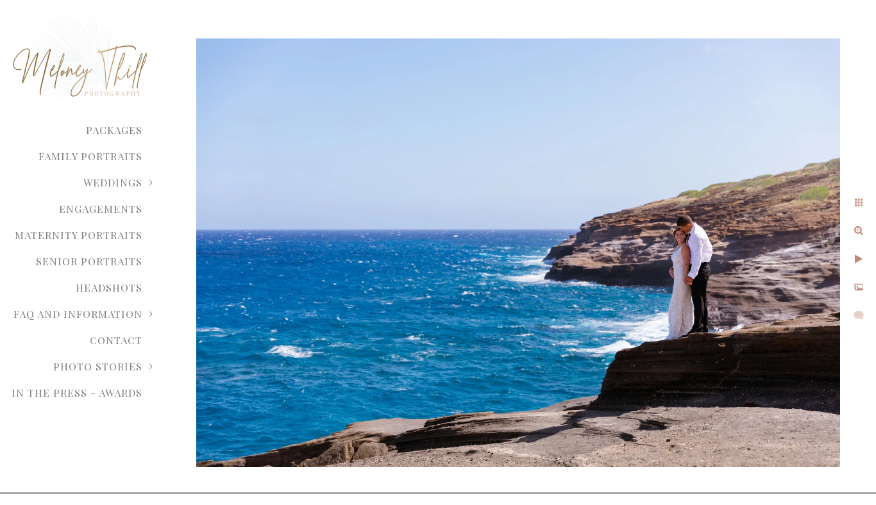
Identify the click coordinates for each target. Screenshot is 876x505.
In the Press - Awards (77, 392)
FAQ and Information (77, 313)
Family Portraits (90, 156)
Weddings (112, 182)
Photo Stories (97, 366)
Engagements (100, 208)
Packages (114, 130)
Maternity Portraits (78, 235)
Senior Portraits (89, 261)
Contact (116, 340)
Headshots (109, 287)
